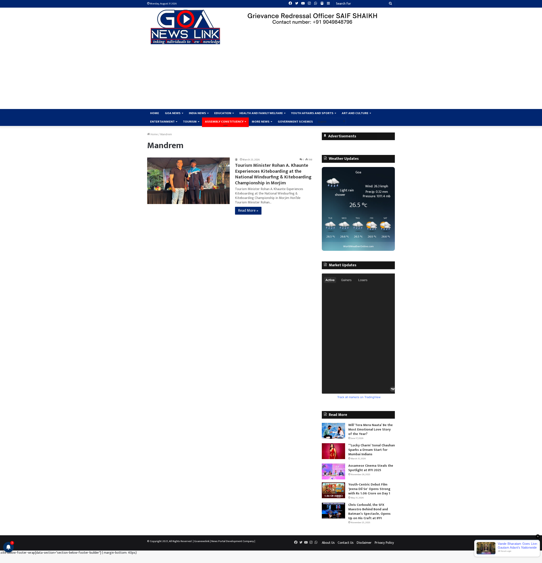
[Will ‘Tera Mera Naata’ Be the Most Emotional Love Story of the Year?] (333, 431)
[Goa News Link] (186, 27)
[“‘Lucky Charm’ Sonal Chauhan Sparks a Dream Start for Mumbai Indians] (333, 451)
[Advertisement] (271, 77)
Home (154, 113)
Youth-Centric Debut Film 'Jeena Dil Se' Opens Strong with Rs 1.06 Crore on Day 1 (369, 489)
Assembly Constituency (224, 121)
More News (261, 121)
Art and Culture (355, 113)
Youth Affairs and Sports (312, 113)
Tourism (190, 121)
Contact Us (346, 543)
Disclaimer (364, 543)
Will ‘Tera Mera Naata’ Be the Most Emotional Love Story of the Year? (370, 429)
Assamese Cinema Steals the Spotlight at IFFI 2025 (370, 468)
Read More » (248, 210)
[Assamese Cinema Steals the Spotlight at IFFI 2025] (333, 471)
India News (197, 113)
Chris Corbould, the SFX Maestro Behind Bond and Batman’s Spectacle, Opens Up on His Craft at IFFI (369, 511)
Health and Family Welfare (261, 113)
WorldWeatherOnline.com (358, 246)
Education (222, 113)
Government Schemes (295, 121)
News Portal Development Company (232, 541)
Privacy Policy (384, 543)
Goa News (173, 113)
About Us (328, 543)
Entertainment (162, 121)
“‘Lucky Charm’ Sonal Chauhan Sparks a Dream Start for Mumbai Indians (371, 450)
